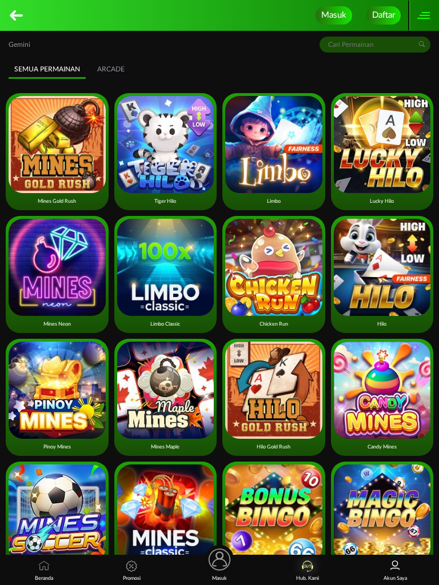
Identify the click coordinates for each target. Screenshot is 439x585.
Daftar (383, 15)
